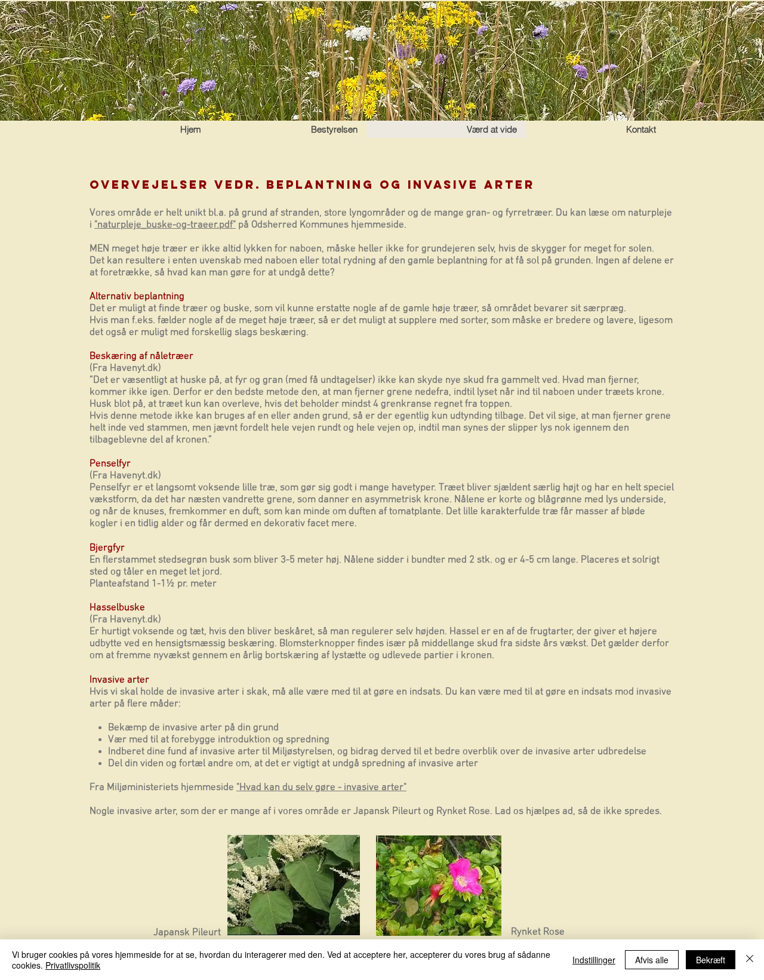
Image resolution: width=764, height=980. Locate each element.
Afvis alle (651, 960)
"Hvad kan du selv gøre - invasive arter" (321, 788)
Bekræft (710, 960)
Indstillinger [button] (593, 960)
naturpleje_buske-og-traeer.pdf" (166, 225)
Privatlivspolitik (72, 965)
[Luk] (750, 959)
